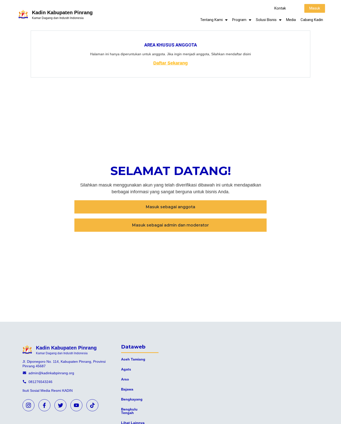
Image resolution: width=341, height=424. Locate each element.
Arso (125, 379)
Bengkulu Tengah (129, 411)
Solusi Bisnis (266, 20)
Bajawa (127, 389)
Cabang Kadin (312, 20)
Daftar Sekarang (170, 63)
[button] (280, 8)
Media (291, 20)
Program (239, 20)
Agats (126, 369)
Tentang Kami (211, 20)
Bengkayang (132, 399)
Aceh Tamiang (133, 359)
